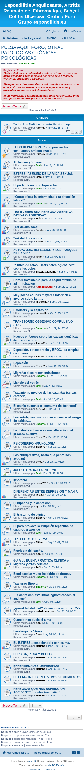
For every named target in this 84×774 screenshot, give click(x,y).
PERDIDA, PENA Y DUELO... (33, 654)
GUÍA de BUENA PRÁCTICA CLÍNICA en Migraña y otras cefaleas (41, 562)
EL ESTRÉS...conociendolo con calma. (41, 643)
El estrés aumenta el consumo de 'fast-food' (45, 405)
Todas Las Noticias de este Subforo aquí (42, 124)
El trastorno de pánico (29, 514)
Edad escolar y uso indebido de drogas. (42, 573)
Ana (38, 553)
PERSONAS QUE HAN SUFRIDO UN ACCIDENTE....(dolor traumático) (39, 690)
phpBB (32, 761)
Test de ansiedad (25, 227)
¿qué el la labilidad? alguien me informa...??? (46, 608)
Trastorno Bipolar (25, 583)
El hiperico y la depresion (32, 503)
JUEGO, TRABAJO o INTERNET (36, 470)
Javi (32, 63)
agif (38, 506)
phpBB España (56, 765)
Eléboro (40, 446)
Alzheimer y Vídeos (27, 162)
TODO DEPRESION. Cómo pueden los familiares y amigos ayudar (40, 148)
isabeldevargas (45, 611)
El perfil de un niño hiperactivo (35, 185)
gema (39, 461)
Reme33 (41, 127)
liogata (40, 494)
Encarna (24, 63)
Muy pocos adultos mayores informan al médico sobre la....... (42, 296)
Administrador (44, 286)
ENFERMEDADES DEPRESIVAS (36, 666)
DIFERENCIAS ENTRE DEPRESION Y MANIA (45, 491)
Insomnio (20, 480)
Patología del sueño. (28, 550)
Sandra (40, 230)
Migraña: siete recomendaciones (36, 373)
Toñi (38, 218)
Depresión (20, 363)
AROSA (40, 408)
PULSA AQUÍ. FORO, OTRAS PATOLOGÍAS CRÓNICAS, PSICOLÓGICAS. (32, 53)
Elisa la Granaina (46, 271)
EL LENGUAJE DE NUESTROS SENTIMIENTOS (47, 677)
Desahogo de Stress (27, 631)
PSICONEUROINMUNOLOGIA (34, 443)
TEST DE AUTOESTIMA (30, 539)
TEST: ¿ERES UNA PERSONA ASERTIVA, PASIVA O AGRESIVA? (43, 213)
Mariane (40, 646)
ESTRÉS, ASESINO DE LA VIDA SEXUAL (43, 174)
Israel (39, 177)
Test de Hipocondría (27, 238)
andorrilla (41, 301)
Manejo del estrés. (26, 382)
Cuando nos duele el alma (32, 620)
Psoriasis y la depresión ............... (38, 310)
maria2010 (42, 483)
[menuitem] (7, 31)
